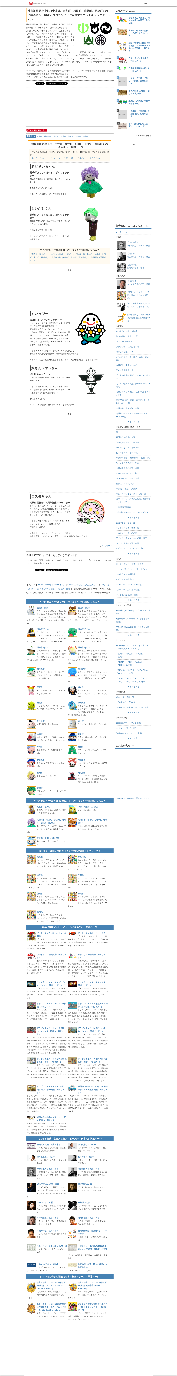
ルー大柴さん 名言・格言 (51, 1221)
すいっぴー (70, 158)
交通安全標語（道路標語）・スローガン (92, 1235)
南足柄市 (92, 777)
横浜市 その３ (46, 635)
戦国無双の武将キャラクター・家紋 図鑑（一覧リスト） (47, 1125)
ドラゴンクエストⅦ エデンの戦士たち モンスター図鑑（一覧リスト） (47, 1098)
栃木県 (85, 136)
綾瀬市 (51, 791)
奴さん (82, 158)
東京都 (39, 136)
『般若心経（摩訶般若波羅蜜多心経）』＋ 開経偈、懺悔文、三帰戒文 (87, 1252)
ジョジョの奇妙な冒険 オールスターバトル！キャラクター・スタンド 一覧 (88, 1311)
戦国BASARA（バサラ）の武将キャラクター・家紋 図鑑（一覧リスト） (88, 1098)
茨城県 (70, 136)
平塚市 (51, 690)
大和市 (92, 750)
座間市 (46, 774)
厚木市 (50, 750)
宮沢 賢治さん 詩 (92, 1187)
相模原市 (51, 673)
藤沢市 (51, 706)
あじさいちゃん (38, 158)
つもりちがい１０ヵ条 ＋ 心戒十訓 (52, 1249)
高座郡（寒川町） (39, 254)
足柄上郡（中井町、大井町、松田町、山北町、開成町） (46, 826)
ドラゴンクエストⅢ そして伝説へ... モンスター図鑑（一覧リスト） (47, 1040)
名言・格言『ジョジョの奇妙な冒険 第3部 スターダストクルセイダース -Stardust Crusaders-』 (51, 1310)
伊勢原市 (50, 763)
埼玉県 (55, 136)
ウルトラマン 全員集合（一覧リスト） (47, 964)
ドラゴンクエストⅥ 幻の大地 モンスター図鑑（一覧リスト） (88, 1070)
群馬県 (78, 136)
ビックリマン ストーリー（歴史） (88, 939)
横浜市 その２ (87, 614)
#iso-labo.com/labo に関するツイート (133, 798)
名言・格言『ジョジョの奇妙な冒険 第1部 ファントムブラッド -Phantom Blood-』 (46, 1290)
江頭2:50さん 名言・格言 (51, 1234)
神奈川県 (47, 136)
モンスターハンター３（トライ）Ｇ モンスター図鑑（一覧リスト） (47, 990)
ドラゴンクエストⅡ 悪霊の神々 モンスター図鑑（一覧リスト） (88, 1013)
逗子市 (92, 722)
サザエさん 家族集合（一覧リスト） (88, 965)
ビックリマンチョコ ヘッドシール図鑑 (46, 941)
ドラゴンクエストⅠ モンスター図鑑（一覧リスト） (47, 1011)
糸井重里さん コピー (51, 1160)
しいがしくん (55, 158)
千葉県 (63, 136)
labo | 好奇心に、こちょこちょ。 (83, 585)
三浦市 (51, 737)
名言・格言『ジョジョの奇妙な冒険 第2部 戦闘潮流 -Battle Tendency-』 (87, 1290)
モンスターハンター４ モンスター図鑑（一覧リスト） (88, 988)
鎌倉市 (92, 692)
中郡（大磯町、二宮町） (62, 254)
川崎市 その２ (87, 655)
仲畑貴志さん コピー (92, 1148)
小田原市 (87, 709)
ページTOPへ (107, 546)
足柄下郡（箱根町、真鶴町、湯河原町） (70, 257)
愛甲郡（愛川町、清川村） (51, 841)
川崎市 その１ (46, 654)
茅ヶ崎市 (47, 722)
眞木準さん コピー (92, 1160)
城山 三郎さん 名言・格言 (46, 1190)
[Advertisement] (69, 105)
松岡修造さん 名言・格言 (92, 1221)
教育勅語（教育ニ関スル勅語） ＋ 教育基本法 (87, 1267)
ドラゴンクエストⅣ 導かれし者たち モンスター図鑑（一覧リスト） (88, 1037)
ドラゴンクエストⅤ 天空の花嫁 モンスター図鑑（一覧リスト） (47, 1068)
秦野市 (92, 737)
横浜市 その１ (46, 615)
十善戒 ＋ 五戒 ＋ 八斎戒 (46, 1267)
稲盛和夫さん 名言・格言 (92, 1172)
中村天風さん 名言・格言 (51, 1173)
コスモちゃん (95, 158)
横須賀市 (87, 675)
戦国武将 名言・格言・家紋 (51, 1148)
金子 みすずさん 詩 (51, 1207)
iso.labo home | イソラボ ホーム (51, 585)
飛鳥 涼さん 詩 (92, 1205)
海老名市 (92, 763)
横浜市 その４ (87, 635)
